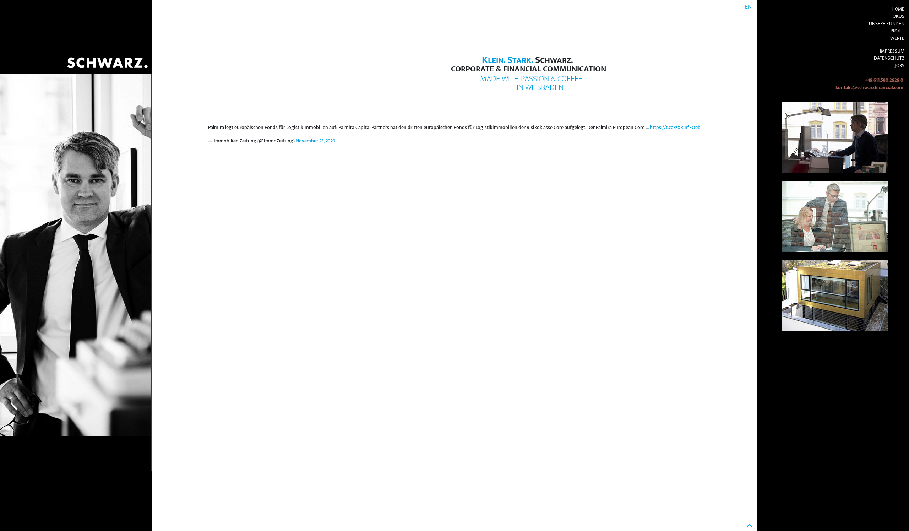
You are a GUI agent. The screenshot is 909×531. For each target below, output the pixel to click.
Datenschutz (889, 58)
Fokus (897, 16)
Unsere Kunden (886, 23)
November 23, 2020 (316, 141)
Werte (897, 38)
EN (748, 7)
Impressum (892, 51)
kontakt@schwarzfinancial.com (869, 88)
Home (898, 9)
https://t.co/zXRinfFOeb (675, 127)
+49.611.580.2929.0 (884, 80)
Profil (897, 30)
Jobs (899, 65)
